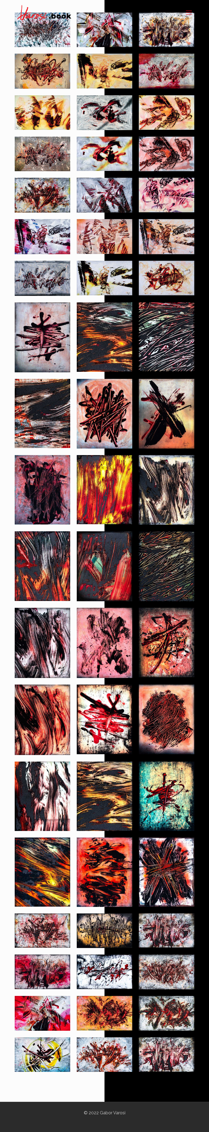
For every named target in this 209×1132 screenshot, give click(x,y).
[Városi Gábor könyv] (44, 12)
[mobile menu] (188, 12)
